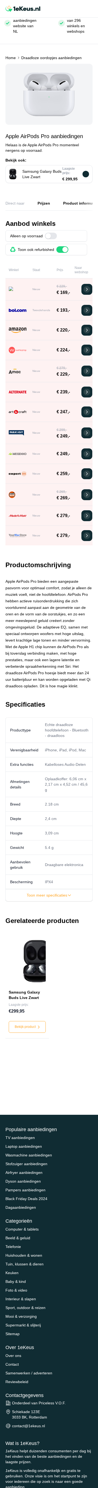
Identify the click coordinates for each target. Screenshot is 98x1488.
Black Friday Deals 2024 (26, 1199)
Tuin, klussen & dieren (24, 1264)
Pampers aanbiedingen (25, 1190)
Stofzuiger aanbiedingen (26, 1164)
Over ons (13, 1355)
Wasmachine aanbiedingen (28, 1155)
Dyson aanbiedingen (23, 1181)
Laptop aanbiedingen (23, 1146)
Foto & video (16, 1290)
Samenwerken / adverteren (28, 1373)
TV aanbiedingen (20, 1137)
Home (10, 58)
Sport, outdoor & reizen (25, 1307)
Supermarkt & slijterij (23, 1325)
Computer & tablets (22, 1229)
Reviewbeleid (16, 1382)
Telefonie (13, 1246)
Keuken (12, 1273)
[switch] (51, 236)
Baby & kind (15, 1281)
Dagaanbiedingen (20, 1207)
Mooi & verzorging (21, 1316)
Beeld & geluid (17, 1238)
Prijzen (44, 203)
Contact (12, 1364)
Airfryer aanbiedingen (23, 1172)
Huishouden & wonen (23, 1255)
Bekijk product (25, 1027)
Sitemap (12, 1334)
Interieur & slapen (20, 1299)
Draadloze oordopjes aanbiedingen (51, 58)
